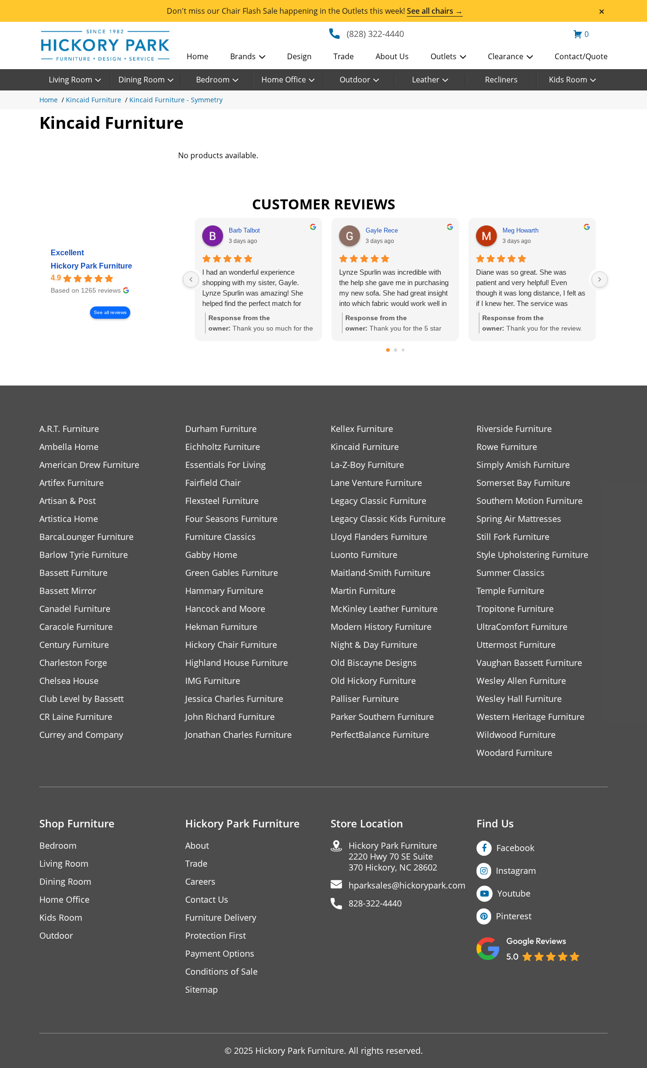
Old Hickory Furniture (373, 680)
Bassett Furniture (73, 572)
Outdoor (355, 79)
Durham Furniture (221, 428)
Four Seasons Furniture (231, 518)
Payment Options (219, 953)
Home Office (283, 79)
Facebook (515, 847)
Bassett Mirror (67, 590)
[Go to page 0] (388, 350)
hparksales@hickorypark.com (407, 885)
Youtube (513, 893)
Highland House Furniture (236, 662)
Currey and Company (81, 734)
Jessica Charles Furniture (234, 698)
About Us (392, 56)
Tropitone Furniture (515, 608)
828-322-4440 (375, 903)
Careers (200, 881)
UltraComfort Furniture (521, 626)
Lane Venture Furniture (376, 482)
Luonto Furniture (364, 554)
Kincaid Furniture (93, 99)
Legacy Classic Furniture (378, 500)
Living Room (70, 79)
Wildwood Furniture (516, 734)
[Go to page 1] (395, 350)
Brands (243, 56)
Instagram (516, 870)
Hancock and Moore (225, 608)
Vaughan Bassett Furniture (529, 662)
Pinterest (513, 916)
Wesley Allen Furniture (521, 680)
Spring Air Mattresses (518, 518)
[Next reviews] (600, 279)
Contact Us (206, 899)
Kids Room (568, 79)
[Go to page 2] (403, 350)
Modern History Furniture (381, 626)
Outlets (444, 56)
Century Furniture (74, 644)
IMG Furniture (212, 680)
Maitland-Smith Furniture (381, 572)
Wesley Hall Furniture (519, 698)
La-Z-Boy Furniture (367, 464)
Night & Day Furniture (374, 644)
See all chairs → (435, 11)
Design (299, 56)
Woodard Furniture (514, 752)
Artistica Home (68, 518)
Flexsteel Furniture (222, 500)
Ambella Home (69, 446)
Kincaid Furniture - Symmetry (176, 99)
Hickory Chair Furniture (231, 644)
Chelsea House (69, 680)
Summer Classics (510, 572)
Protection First (215, 935)
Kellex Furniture (362, 428)
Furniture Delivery (220, 917)
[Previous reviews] (191, 279)
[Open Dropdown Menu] (262, 57)
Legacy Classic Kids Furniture (388, 518)
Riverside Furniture (514, 428)
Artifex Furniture (71, 482)
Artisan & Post (67, 500)
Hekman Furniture (221, 626)
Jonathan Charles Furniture (238, 734)
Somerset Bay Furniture (523, 482)
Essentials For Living (225, 464)
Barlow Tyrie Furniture (83, 554)
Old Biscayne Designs (374, 662)
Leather (426, 79)
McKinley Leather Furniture (384, 608)
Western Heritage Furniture (530, 716)
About (197, 845)
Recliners (501, 79)
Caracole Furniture (76, 626)
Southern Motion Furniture (529, 500)
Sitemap (201, 989)
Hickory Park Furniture (91, 266)
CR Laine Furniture (75, 716)
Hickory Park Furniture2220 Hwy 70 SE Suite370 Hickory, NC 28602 (393, 856)
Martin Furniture (363, 590)
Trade (343, 56)
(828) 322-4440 (375, 33)
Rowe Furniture (506, 446)
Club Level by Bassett (81, 698)
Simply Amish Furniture (523, 464)
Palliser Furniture (365, 698)
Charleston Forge (73, 662)
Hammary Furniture (224, 590)
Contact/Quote (581, 56)
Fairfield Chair (213, 482)
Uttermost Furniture (516, 644)
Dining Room (141, 79)
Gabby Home (211, 554)
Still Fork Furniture (512, 536)
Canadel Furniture (74, 608)
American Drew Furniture (89, 464)
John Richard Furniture (230, 716)
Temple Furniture (510, 590)
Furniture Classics (220, 536)
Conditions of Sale (221, 971)
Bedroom (213, 79)
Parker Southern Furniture (382, 716)
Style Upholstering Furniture (532, 554)
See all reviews (110, 312)
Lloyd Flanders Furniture (379, 536)
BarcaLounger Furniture (86, 536)
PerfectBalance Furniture (380, 734)
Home (197, 56)
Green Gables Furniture (231, 572)
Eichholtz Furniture (222, 446)
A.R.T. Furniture (69, 428)
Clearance (505, 56)
